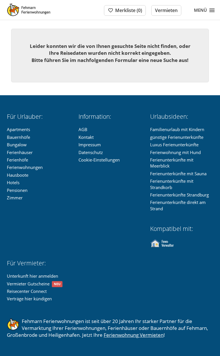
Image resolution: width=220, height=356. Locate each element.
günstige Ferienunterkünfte (176, 137)
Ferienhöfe (17, 160)
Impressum (89, 144)
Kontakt (86, 137)
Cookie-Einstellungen (99, 160)
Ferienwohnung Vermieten (134, 335)
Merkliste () (128, 10)
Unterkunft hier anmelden (32, 276)
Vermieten (166, 10)
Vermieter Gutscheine (28, 284)
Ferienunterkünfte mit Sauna (178, 173)
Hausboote (17, 175)
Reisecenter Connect (27, 291)
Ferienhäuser (20, 152)
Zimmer (15, 198)
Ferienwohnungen (25, 167)
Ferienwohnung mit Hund (175, 152)
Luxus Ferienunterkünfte (174, 144)
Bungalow (17, 144)
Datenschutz (90, 152)
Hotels (13, 182)
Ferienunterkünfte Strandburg (179, 195)
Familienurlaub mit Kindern (177, 129)
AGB (82, 129)
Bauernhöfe (18, 137)
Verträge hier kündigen (29, 298)
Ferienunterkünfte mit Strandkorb (171, 184)
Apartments (18, 129)
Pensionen (17, 190)
